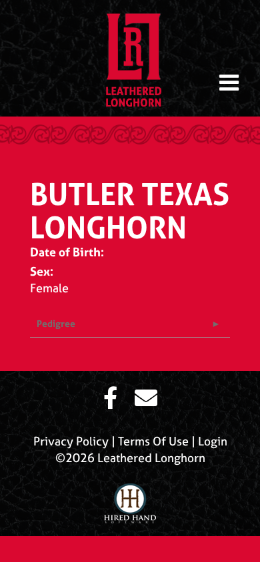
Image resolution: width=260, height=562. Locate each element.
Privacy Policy (71, 441)
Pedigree (56, 323)
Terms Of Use (153, 441)
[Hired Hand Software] (130, 498)
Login (212, 441)
